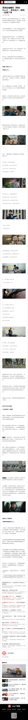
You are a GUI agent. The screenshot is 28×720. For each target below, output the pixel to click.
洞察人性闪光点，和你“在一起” (10, 622)
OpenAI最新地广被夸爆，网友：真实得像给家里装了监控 (16, 689)
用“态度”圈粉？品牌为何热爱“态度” (11, 644)
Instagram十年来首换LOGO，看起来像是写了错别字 (17, 685)
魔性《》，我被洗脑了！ (12, 596)
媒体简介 (4, 709)
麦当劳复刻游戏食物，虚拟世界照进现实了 (16, 680)
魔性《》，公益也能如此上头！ (14, 603)
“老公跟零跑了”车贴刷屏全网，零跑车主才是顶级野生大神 (14, 637)
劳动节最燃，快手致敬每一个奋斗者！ (12, 610)
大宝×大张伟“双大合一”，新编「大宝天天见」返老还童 (13, 617)
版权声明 (14, 709)
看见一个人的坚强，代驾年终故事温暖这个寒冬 (13, 629)
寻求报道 (19, 709)
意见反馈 (9, 709)
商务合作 (24, 709)
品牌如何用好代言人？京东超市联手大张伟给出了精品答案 (13, 583)
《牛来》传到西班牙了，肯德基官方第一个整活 (16, 694)
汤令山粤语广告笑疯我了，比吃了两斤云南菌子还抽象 (16, 699)
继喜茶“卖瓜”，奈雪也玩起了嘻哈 (10, 590)
